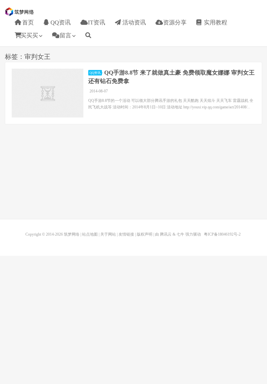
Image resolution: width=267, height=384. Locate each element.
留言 (64, 35)
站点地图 (90, 234)
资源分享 (174, 22)
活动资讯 (133, 22)
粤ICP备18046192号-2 (222, 234)
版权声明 (144, 234)
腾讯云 (166, 234)
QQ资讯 (60, 22)
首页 (27, 22)
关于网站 (108, 234)
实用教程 (214, 22)
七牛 (180, 234)
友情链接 (126, 234)
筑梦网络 (20, 12)
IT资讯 (95, 22)
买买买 (29, 35)
